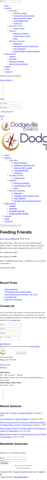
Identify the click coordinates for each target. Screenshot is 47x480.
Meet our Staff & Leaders (23, 18)
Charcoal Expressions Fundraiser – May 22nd (21, 294)
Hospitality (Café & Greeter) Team (26, 46)
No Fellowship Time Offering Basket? (18, 292)
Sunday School (19, 28)
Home (7, 5)
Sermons (8, 66)
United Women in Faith (22, 36)
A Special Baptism (11, 289)
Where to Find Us (6, 80)
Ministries (15, 239)
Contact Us (8, 72)
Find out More (35, 346)
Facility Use (18, 23)
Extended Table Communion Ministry (27, 51)
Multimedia (18, 44)
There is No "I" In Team (8, 413)
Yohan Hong (27, 425)
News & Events (10, 54)
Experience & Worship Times (24, 16)
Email (2, 460)
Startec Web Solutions (21, 477)
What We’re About (20, 13)
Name (2, 458)
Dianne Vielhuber (26, 413)
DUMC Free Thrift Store (13, 299)
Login (2, 99)
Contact (14, 320)
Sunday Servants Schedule (18, 64)
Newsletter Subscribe (16, 61)
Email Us (3, 367)
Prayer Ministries (20, 49)
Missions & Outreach (21, 33)
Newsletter (13, 59)
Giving (7, 69)
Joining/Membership (21, 21)
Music (16, 38)
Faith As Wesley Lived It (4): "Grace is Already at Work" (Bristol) (23, 434)
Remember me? (7, 112)
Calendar (12, 56)
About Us (8, 8)
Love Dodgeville (11, 297)
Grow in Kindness (6, 419)
